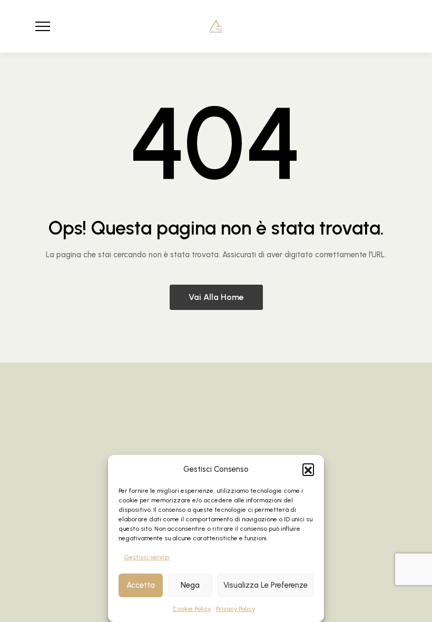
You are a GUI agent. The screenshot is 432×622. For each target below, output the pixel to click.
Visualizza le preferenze (265, 585)
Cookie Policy (191, 609)
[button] (308, 469)
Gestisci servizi (147, 557)
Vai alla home (216, 297)
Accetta (140, 585)
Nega (190, 585)
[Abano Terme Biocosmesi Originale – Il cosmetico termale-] (216, 26)
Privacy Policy (235, 609)
